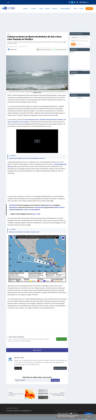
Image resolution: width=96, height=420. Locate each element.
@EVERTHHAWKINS (15, 209)
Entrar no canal (62, 339)
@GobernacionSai (59, 207)
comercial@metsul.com (26, 410)
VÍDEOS (75, 8)
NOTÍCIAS (33, 8)
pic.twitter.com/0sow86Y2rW (30, 209)
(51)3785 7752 (17, 410)
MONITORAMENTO (65, 8)
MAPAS (41, 8)
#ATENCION (13, 205)
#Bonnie (48, 205)
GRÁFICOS (47, 8)
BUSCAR (56, 380)
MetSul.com (14, 49)
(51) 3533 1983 (9, 410)
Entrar (73, 44)
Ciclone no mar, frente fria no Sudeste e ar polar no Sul (24, 232)
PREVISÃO (54, 8)
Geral (9, 34)
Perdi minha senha (80, 44)
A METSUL (25, 8)
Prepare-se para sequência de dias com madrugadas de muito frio (27, 158)
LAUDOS (81, 8)
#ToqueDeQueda (39, 207)
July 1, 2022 (36, 214)
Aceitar (88, 413)
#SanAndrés (13, 207)
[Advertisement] (48, 22)
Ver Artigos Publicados (61, 368)
